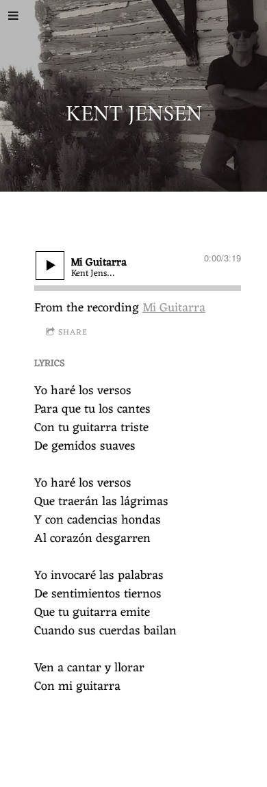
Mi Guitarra (173, 308)
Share (73, 332)
